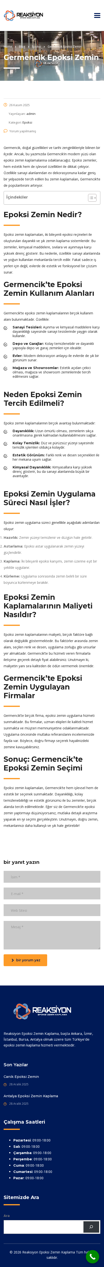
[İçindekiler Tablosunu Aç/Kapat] (89, 198)
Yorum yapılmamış (22, 131)
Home (8, 46)
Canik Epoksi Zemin (21, 1076)
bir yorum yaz (28, 960)
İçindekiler (17, 197)
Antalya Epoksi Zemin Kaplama (31, 1096)
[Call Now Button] (92, 1256)
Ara (7, 1215)
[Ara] (91, 1227)
